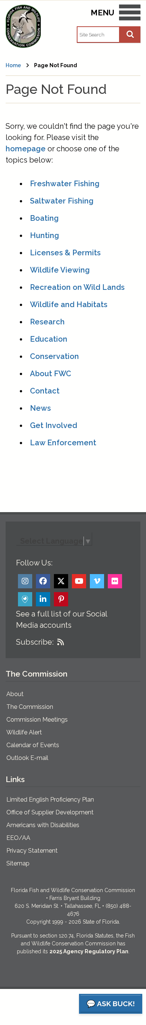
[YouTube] (79, 581)
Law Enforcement (63, 442)
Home (13, 65)
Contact (45, 390)
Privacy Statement (32, 850)
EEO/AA (18, 837)
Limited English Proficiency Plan (50, 799)
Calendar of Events (32, 745)
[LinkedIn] (43, 599)
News (40, 408)
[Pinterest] (61, 599)
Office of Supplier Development (50, 812)
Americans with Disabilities (42, 825)
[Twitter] (61, 581)
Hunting (44, 235)
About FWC (50, 373)
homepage (26, 148)
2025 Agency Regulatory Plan (88, 951)
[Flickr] (115, 581)
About (15, 694)
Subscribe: (35, 642)
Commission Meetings (37, 719)
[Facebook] (43, 581)
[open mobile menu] (129, 14)
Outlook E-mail (27, 757)
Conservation (54, 356)
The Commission (29, 706)
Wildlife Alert (24, 732)
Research (47, 321)
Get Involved (53, 425)
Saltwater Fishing (62, 200)
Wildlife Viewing (60, 269)
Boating (44, 218)
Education (48, 339)
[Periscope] (25, 599)
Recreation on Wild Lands (77, 287)
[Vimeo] (97, 581)
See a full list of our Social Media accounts (61, 619)
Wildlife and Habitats (68, 304)
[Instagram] (25, 581)
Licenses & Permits (65, 252)
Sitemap (18, 863)
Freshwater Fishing (65, 183)
